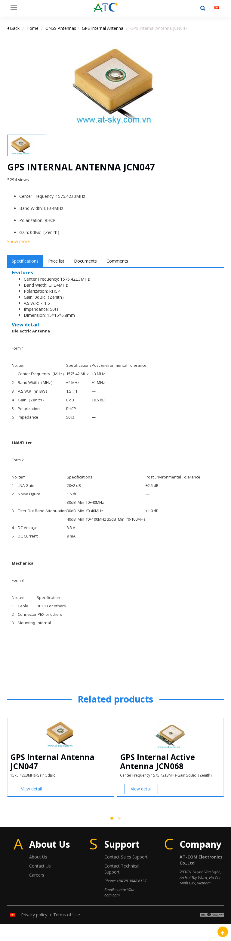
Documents (85, 261)
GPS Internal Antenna (102, 28)
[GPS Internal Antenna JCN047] (105, 7)
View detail (31, 789)
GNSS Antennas (60, 28)
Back (14, 28)
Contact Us (40, 866)
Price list (56, 261)
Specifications (25, 261)
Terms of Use (66, 915)
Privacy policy (34, 915)
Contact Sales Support (126, 857)
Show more (18, 241)
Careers (36, 875)
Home (32, 28)
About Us (38, 857)
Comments (117, 261)
